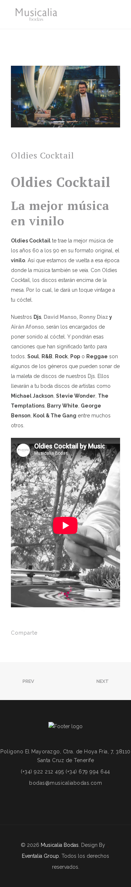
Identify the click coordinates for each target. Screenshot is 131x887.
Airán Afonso (27, 327)
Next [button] (109, 96)
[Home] (36, 15)
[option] (65, 96)
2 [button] (72, 121)
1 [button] (58, 121)
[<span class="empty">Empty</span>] (35, 800)
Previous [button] (21, 96)
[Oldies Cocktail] (49, 633)
